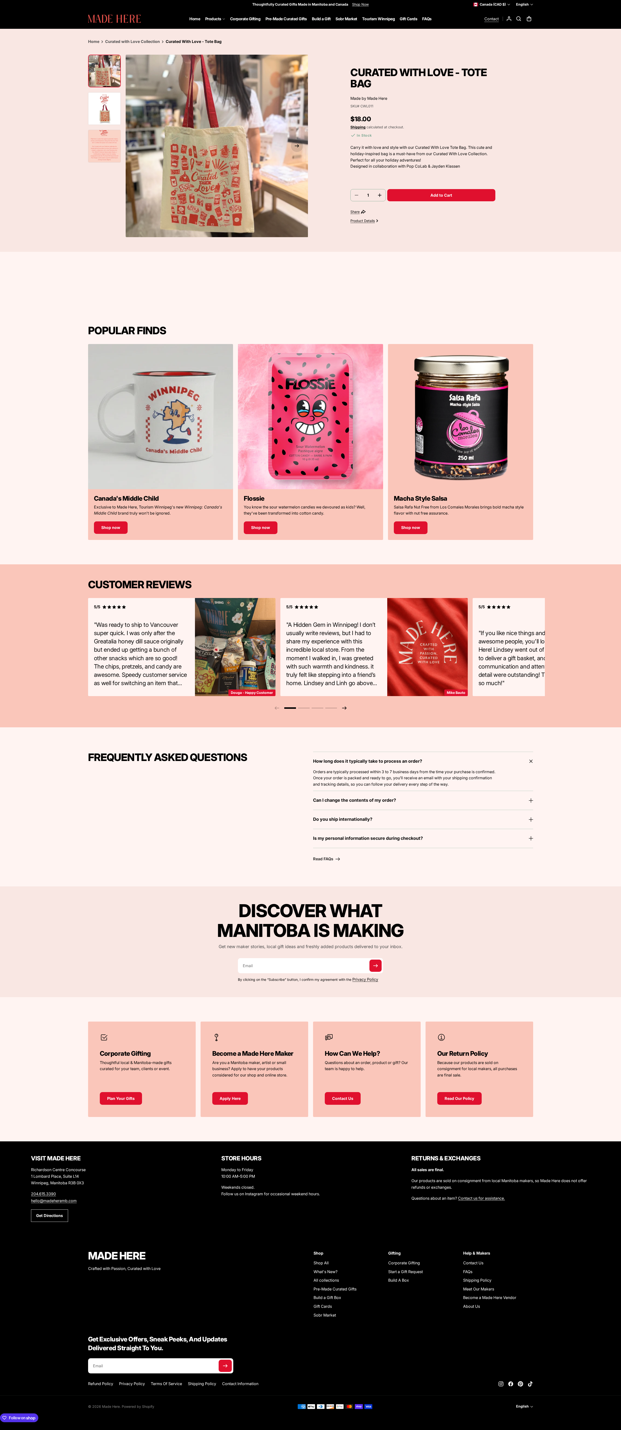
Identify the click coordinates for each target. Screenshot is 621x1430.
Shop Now (360, 4)
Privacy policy (132, 1383)
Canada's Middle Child (126, 498)
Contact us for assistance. (481, 1198)
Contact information (240, 1383)
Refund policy (100, 1383)
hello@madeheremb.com (54, 1200)
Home (93, 41)
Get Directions (49, 1215)
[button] (519, 19)
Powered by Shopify (138, 1406)
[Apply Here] (254, 1069)
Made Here (377, 98)
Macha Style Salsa (420, 498)
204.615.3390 (43, 1193)
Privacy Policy (365, 979)
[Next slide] (344, 708)
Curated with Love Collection (132, 41)
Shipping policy (202, 1383)
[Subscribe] (375, 966)
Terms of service (166, 1383)
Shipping (358, 127)
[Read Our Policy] (479, 1069)
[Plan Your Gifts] (142, 1066)
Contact (491, 18)
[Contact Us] (367, 1066)
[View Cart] (529, 19)
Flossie (254, 498)
